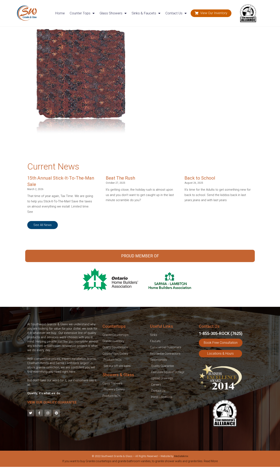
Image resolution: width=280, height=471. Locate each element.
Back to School (199, 178)
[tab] (140, 462)
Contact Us (173, 13)
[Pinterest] (56, 413)
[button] (211, 13)
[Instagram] (47, 413)
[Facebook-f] (39, 413)
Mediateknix (181, 456)
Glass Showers (111, 13)
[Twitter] (30, 413)
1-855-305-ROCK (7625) (220, 333)
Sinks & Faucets (144, 13)
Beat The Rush (120, 178)
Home (60, 13)
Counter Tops (80, 13)
